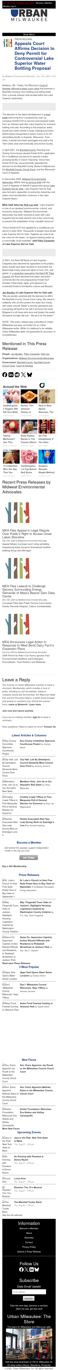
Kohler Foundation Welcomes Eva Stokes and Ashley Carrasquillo (35, 1112)
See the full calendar (12, 1215)
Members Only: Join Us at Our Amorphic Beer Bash (36, 783)
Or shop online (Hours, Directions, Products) (29, 1365)
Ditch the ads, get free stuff (29, 1308)
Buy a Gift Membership (14, 866)
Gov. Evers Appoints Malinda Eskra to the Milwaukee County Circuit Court (36, 1090)
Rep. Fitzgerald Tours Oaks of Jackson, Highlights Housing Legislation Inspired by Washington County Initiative (35, 907)
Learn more (35, 704)
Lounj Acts (20, 1178)
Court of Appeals (24, 365)
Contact (29, 1242)
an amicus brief (33, 182)
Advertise (29, 1237)
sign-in (36, 717)
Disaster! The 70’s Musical (28, 1187)
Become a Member (29, 842)
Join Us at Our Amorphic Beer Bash (18, 3)
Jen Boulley (8, 292)
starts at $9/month (18, 704)
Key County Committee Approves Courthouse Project (37, 742)
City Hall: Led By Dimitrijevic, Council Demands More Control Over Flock (36, 762)
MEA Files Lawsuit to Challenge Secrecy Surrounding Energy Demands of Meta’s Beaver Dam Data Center (28, 591)
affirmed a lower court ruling (25, 88)
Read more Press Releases (16, 963)
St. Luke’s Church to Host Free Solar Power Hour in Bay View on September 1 (37, 883)
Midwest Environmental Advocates (20, 76)
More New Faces (11, 1128)
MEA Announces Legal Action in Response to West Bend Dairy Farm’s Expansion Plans (28, 645)
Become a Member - (44, 3)
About (29, 1232)
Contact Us (50, 726)
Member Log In (9, 6)
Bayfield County (28, 149)
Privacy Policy (29, 1246)
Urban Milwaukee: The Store (29, 1319)
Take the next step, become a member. (29, 1305)
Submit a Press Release (29, 1251)
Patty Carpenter (46, 240)
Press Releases (29, 875)
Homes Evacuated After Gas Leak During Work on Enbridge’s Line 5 (37, 822)
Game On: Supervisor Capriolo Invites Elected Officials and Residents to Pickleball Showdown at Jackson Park (36, 942)
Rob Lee (28, 205)
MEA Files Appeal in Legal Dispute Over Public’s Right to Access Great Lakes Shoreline (27, 533)
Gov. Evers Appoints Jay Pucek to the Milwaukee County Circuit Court (37, 1068)
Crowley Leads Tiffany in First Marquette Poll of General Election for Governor (36, 800)
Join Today (28, 857)
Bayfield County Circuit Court (20, 169)
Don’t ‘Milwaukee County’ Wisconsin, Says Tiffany (33, 986)
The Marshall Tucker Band (28, 1202)
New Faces (29, 1060)
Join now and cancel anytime (17, 710)
